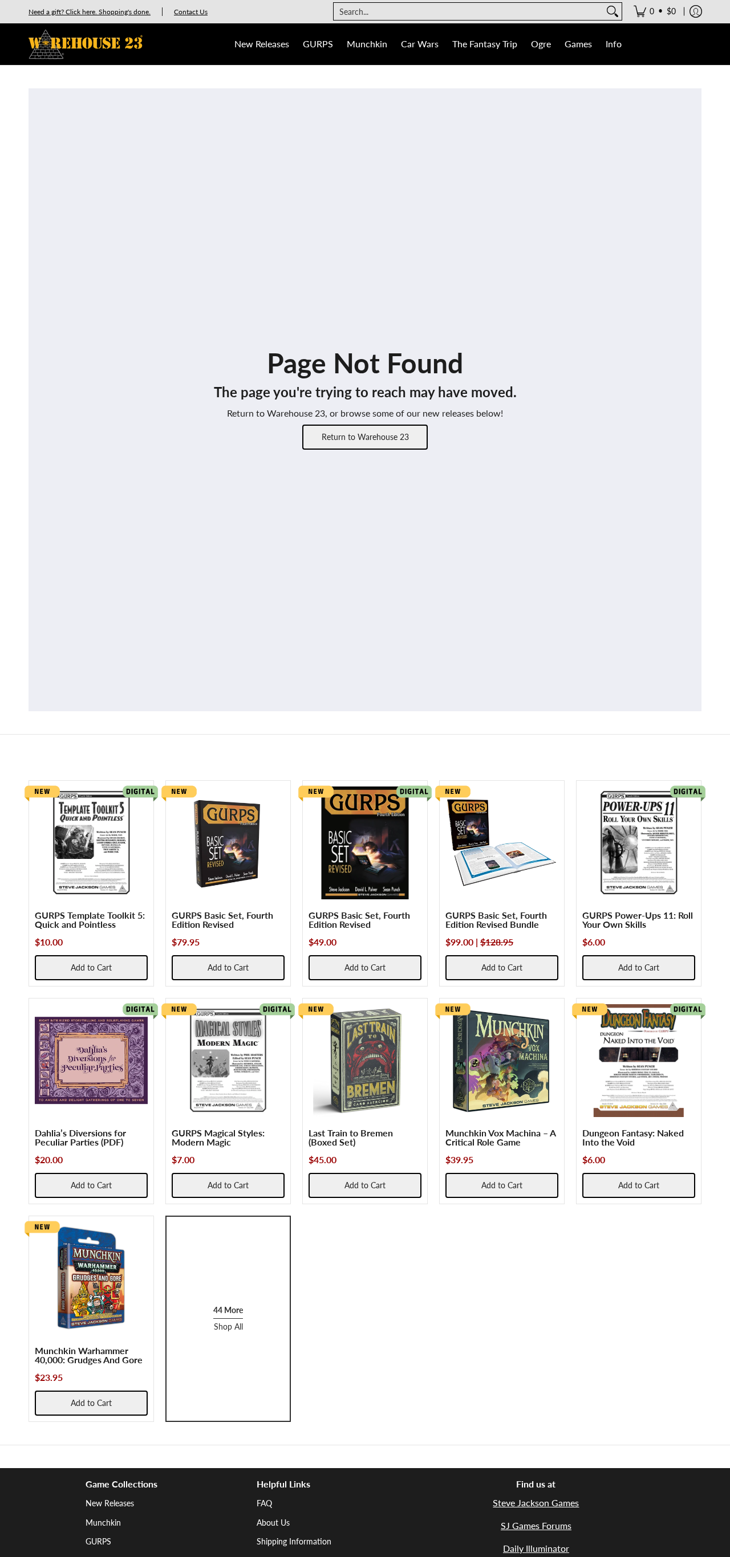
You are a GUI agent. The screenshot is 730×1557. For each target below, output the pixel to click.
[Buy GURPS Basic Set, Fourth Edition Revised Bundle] (501, 842)
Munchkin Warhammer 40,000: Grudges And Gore (89, 1355)
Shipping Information (294, 1541)
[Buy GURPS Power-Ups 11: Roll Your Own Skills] (638, 842)
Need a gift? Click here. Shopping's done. (90, 11)
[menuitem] (654, 11)
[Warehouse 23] (86, 44)
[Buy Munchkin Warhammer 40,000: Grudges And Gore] (91, 1278)
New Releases (110, 1503)
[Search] (612, 11)
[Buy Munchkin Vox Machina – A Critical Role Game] (501, 1060)
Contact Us (191, 11)
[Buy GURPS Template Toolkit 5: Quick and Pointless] (91, 842)
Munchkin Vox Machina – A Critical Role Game (500, 1137)
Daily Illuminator (536, 1548)
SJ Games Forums (536, 1525)
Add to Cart (91, 967)
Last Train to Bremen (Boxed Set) (351, 1137)
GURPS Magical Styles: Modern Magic (218, 1137)
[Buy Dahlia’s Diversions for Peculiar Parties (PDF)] (91, 1060)
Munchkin (103, 1522)
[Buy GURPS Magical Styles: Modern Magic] (228, 1060)
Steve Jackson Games (536, 1502)
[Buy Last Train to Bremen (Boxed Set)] (365, 1060)
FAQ (264, 1503)
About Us (273, 1522)
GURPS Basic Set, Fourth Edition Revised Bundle (496, 920)
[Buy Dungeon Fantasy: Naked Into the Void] (638, 1060)
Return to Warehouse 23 (365, 437)
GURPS (98, 1541)
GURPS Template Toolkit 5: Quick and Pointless (90, 920)
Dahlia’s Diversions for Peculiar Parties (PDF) (80, 1137)
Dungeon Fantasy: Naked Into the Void (633, 1137)
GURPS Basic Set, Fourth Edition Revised (222, 920)
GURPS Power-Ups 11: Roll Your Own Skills (637, 920)
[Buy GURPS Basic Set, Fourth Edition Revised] (228, 842)
